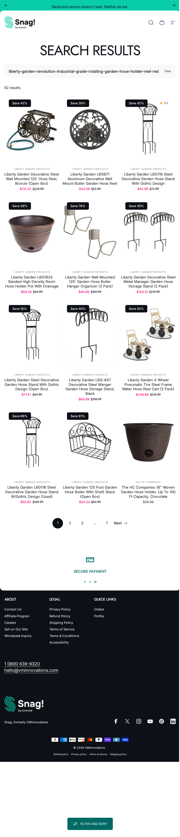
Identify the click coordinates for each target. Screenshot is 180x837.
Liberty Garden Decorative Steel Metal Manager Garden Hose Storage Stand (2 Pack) (148, 281)
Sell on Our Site (16, 629)
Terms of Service (61, 629)
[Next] (174, 5)
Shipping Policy (60, 623)
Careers (10, 623)
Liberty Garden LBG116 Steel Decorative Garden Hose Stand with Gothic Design (148, 178)
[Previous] (6, 5)
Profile (97, 616)
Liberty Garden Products (32, 169)
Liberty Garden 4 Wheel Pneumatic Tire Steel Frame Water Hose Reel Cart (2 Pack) (148, 384)
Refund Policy (59, 616)
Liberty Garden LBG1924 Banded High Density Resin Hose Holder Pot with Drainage (32, 281)
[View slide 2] (88, 581)
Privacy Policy (59, 609)
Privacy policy (77, 754)
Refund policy (59, 754)
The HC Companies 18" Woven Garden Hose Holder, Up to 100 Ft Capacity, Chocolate (148, 491)
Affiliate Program (16, 616)
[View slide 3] (93, 581)
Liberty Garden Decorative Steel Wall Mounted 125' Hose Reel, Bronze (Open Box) (31, 178)
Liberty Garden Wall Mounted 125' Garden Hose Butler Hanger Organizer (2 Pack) (90, 281)
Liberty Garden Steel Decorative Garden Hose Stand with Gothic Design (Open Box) (31, 384)
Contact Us (13, 609)
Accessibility (58, 642)
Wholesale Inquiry (18, 636)
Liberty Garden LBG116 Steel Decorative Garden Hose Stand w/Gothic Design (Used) (31, 491)
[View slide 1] (83, 581)
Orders (98, 609)
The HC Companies (148, 482)
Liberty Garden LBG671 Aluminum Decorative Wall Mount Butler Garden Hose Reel (90, 178)
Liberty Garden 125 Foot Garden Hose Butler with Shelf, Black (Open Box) (90, 491)
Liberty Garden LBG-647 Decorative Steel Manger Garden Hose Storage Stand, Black (90, 387)
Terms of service (97, 754)
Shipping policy (116, 754)
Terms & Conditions (63, 636)
